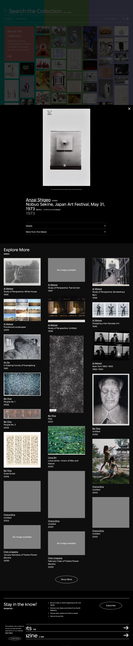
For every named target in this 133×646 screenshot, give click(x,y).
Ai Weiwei (8, 288)
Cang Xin (52, 457)
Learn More (9, 633)
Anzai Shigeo (38, 199)
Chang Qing (9, 514)
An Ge (7, 362)
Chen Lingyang (11, 552)
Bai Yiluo (8, 398)
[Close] (129, 109)
